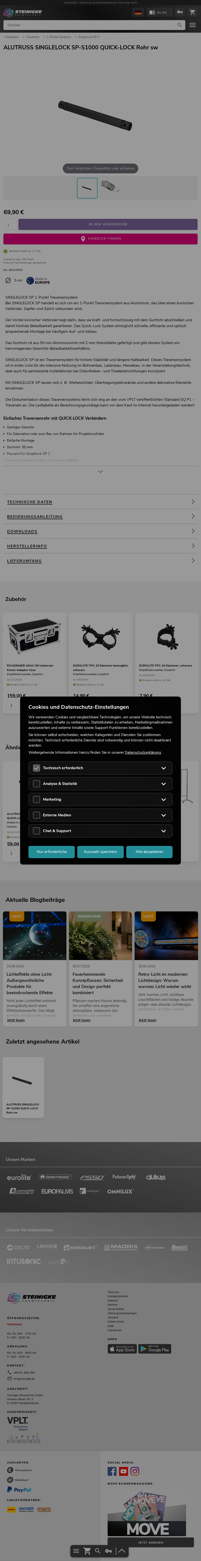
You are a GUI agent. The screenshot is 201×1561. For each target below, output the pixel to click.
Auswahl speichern (100, 851)
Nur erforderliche (52, 851)
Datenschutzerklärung (143, 752)
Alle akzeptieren (149, 851)
